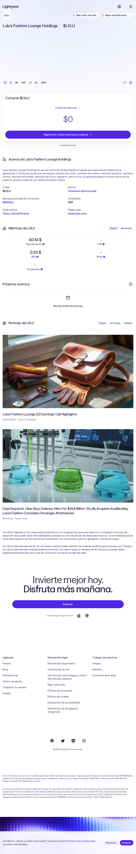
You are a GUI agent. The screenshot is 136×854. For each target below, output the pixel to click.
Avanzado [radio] (126, 228)
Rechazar (111, 842)
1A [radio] (30, 82)
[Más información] (130, 284)
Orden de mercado (66, 107)
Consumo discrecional (82, 191)
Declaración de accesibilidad (64, 702)
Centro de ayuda (12, 681)
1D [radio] (5, 82)
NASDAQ (8, 202)
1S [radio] (11, 82)
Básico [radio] (114, 228)
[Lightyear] (11, 7)
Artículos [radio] (115, 323)
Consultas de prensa (104, 675)
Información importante (61, 663)
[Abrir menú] (130, 6)
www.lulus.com (77, 213)
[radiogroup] (25, 82)
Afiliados (97, 669)
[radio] (124, 82)
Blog (5, 669)
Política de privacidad (60, 690)
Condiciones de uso (59, 669)
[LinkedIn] (73, 740)
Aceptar (126, 842)
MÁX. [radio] (44, 82)
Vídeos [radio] (128, 323)
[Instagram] (84, 740)
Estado (7, 693)
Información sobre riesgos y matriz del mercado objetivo (67, 677)
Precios (7, 663)
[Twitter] (62, 740)
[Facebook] (52, 740)
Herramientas (10, 675)
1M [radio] (16, 82)
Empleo (96, 663)
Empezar (68, 604)
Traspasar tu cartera (14, 687)
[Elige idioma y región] (119, 6)
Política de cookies (58, 696)
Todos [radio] (102, 323)
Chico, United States (16, 213)
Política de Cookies (78, 841)
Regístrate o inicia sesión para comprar (66, 134)
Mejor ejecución (56, 684)
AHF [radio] (23, 82)
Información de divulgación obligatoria (63, 710)
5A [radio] (36, 82)
